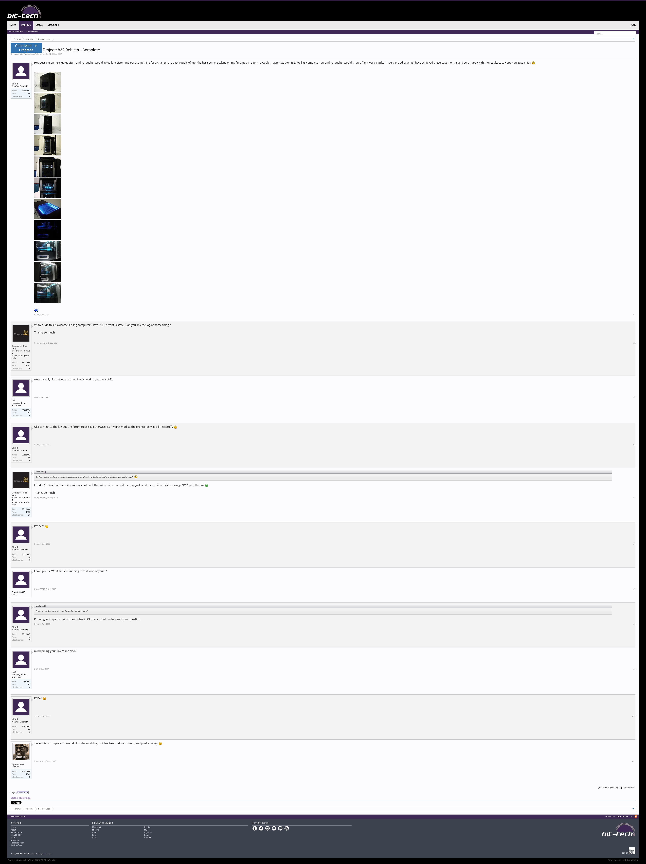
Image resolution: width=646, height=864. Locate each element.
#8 (634, 624)
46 (29, 94)
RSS (636, 816)
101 (28, 413)
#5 (634, 498)
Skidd (48, 54)
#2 (634, 343)
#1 (634, 315)
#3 (634, 397)
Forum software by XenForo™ (32, 860)
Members (53, 25)
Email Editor (16, 835)
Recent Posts (32, 32)
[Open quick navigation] (633, 39)
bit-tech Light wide (17, 816)
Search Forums (16, 32)
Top (631, 816)
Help (619, 816)
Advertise (15, 840)
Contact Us (610, 816)
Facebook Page (17, 843)
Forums (26, 25)
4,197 (28, 365)
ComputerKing (19, 346)
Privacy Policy (631, 860)
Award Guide (16, 832)
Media (39, 25)
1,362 (28, 774)
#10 (633, 716)
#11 (633, 761)
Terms (14, 837)
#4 (634, 445)
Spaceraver (18, 764)
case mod (23, 793)
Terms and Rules (616, 860)
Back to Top (16, 845)
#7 (634, 589)
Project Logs (29, 54)
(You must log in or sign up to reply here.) (616, 788)
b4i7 (14, 400)
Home (13, 25)
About (13, 830)
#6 (634, 544)
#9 (634, 669)
